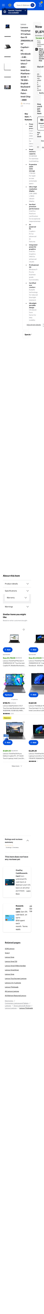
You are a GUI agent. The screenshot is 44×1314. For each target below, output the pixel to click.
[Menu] (4, 5)
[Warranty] (25, 598)
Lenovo (23, 24)
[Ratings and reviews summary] (27, 839)
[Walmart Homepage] (10, 5)
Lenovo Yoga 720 (11, 961)
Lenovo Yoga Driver (12, 970)
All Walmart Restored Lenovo (15, 996)
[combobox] (25, 5)
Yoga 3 (7, 953)
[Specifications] (27, 591)
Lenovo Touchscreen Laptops (15, 978)
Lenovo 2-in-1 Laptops (13, 983)
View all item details (34, 325)
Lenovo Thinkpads (11, 987)
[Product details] (27, 584)
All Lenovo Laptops (12, 991)
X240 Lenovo (9, 949)
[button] (26, 116)
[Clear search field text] (29, 5)
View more (15, 766)
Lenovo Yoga (9, 957)
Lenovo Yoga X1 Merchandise (15, 966)
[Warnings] (27, 607)
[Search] (32, 5)
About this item (11, 575)
